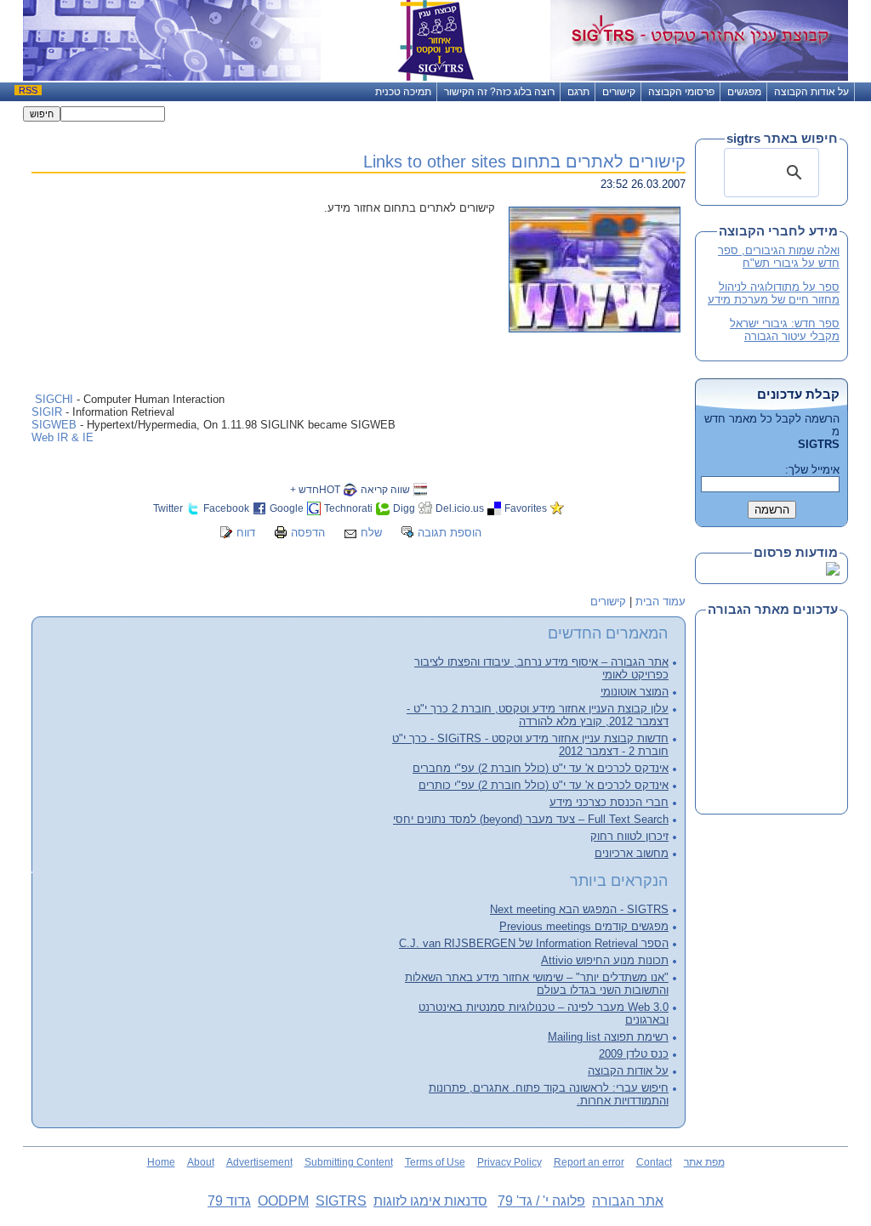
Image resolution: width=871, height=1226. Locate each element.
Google (287, 508)
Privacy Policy (509, 1162)
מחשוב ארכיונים (632, 853)
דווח (245, 532)
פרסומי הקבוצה (681, 92)
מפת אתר (704, 1162)
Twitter (168, 508)
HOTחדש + (315, 489)
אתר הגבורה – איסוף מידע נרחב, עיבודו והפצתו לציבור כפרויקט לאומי (541, 668)
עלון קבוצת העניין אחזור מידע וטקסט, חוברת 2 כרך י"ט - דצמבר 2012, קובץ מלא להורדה (538, 715)
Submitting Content (349, 1162)
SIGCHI (54, 399)
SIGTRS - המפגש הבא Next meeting (579, 909)
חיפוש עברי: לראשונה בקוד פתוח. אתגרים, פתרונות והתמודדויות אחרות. (549, 1094)
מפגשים (744, 92)
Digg (404, 508)
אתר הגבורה (627, 1201)
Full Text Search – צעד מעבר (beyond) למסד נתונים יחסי (531, 819)
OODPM (283, 1201)
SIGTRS (341, 1201)
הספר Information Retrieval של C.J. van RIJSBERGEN (534, 943)
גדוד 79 (229, 1201)
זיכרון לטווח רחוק (629, 836)
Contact (654, 1162)
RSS (28, 90)
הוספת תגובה (449, 532)
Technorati (348, 508)
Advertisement (259, 1162)
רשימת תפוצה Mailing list (608, 1036)
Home (161, 1162)
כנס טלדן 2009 (634, 1053)
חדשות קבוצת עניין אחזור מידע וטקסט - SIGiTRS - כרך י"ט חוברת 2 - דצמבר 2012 (530, 745)
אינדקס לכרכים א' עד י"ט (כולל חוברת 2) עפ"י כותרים (543, 785)
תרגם (578, 92)
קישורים (618, 92)
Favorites (525, 508)
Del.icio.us (460, 508)
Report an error (589, 1162)
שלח (371, 532)
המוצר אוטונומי (635, 691)
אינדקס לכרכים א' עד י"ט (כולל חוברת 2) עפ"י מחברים (541, 768)
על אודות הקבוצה (811, 92)
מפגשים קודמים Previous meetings (584, 926)
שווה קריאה (385, 489)
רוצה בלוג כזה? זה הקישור (499, 92)
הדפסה (308, 532)
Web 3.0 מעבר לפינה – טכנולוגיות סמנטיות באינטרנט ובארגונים (543, 1013)
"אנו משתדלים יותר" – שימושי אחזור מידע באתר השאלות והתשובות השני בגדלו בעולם (537, 983)
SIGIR (48, 412)
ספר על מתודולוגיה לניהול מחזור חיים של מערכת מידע (774, 293)
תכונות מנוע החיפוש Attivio (605, 960)
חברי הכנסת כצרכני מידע (609, 802)
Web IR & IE (62, 437)
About (200, 1162)
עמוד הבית (660, 601)
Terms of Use (435, 1162)
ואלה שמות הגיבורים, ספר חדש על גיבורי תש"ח (779, 257)
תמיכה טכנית (403, 92)
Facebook (226, 508)
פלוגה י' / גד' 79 (541, 1201)
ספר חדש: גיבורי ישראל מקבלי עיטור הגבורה (785, 330)
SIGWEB (54, 424)
